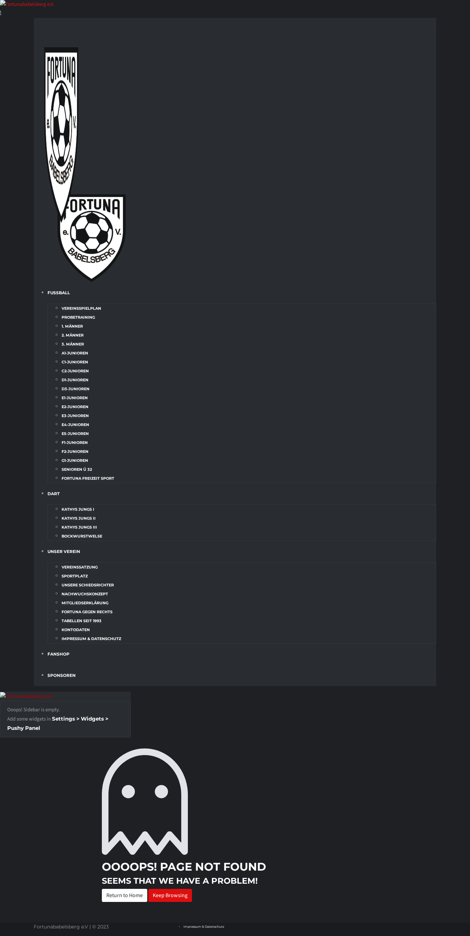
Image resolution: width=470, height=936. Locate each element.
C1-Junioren (75, 362)
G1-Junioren (75, 460)
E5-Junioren (75, 433)
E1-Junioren (75, 397)
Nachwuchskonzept (85, 594)
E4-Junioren (75, 424)
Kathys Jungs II (79, 518)
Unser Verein (63, 551)
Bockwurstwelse (82, 536)
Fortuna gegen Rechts (87, 611)
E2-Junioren (75, 406)
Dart (53, 493)
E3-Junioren (75, 415)
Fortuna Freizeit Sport (88, 478)
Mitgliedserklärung (85, 602)
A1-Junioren (75, 353)
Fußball (58, 292)
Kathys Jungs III (79, 527)
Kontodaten (76, 629)
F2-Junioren (75, 451)
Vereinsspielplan (81, 308)
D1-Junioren (75, 379)
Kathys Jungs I (78, 509)
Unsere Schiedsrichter (88, 585)
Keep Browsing (170, 895)
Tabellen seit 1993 (82, 620)
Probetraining (78, 317)
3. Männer (73, 344)
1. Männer (72, 326)
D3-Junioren (75, 388)
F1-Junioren (75, 442)
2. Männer (73, 335)
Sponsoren (61, 675)
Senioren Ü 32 (77, 469)
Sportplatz (75, 576)
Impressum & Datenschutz (91, 638)
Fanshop (58, 654)
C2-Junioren (75, 371)
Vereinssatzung (80, 567)
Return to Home (124, 895)
